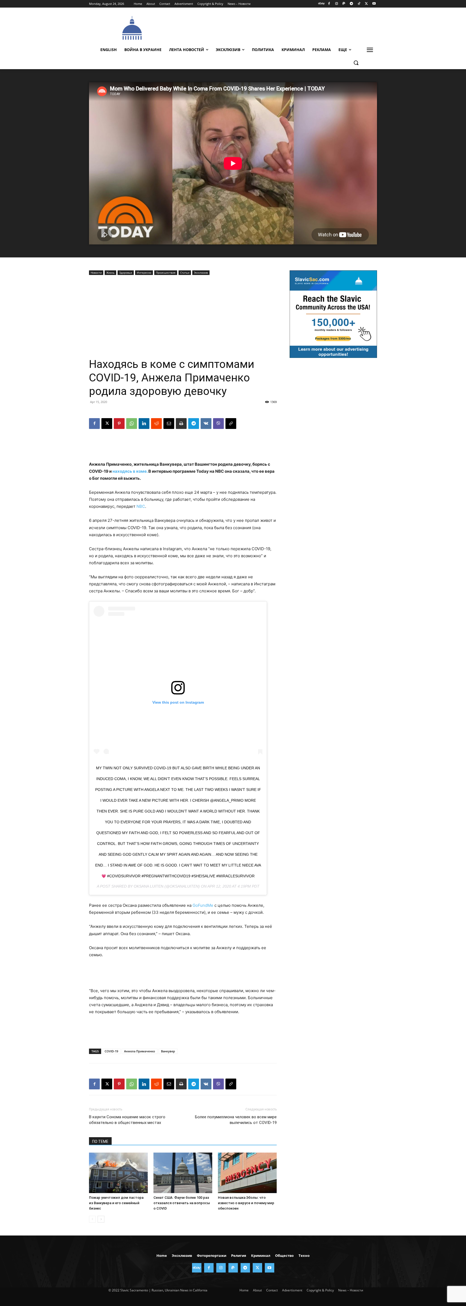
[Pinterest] (119, 423)
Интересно (144, 272)
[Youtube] (374, 4)
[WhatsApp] (131, 423)
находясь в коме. (130, 471)
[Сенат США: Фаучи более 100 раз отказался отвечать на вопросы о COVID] (182, 1173)
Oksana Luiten (148, 886)
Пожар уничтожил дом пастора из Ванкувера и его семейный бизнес (116, 1203)
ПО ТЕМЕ (100, 1141)
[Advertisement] (273, 27)
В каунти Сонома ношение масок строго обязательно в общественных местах (127, 1119)
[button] (356, 62)
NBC (140, 506)
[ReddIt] (156, 423)
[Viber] (218, 423)
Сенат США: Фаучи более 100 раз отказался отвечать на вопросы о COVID (181, 1203)
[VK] (206, 423)
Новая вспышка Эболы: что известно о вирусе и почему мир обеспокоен (246, 1203)
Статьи (184, 272)
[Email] (168, 423)
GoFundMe (203, 905)
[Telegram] (351, 4)
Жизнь (110, 272)
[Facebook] (329, 4)
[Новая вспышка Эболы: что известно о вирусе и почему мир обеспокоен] (247, 1173)
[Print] (181, 423)
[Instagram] (336, 4)
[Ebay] (321, 4)
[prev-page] (92, 1219)
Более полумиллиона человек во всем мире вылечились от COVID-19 (236, 1119)
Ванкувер (168, 1051)
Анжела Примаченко (139, 1051)
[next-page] (101, 1219)
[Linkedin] (144, 423)
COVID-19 (111, 1051)
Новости (96, 272)
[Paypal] (344, 4)
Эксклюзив (201, 272)
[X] (366, 4)
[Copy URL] (230, 423)
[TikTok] (359, 4)
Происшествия (166, 272)
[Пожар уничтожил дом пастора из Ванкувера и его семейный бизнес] (118, 1173)
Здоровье (125, 272)
